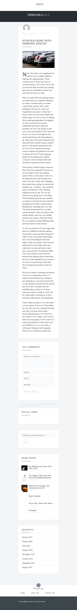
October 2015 (27, 559)
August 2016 (27, 541)
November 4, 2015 (35, 512)
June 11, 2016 (34, 498)
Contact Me (50, 593)
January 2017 (27, 537)
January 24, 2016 (34, 505)
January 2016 (27, 550)
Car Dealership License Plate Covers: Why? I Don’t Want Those (38, 404)
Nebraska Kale (32, 33)
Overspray (33, 510)
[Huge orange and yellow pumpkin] (24, 488)
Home (23, 593)
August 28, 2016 (34, 479)
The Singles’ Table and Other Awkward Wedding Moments (40, 476)
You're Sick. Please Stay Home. (41, 503)
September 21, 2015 (43, 33)
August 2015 (27, 567)
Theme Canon (40, 601)
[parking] (38, 59)
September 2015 (28, 563)
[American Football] (24, 468)
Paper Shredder (34, 496)
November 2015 (28, 554)
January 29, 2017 (34, 470)
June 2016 (26, 546)
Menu (40, 4)
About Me (35, 593)
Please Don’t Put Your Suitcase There (30, 406)
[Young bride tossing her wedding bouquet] (24, 478)
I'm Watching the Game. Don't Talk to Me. (40, 467)
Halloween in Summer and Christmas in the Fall (39, 487)
